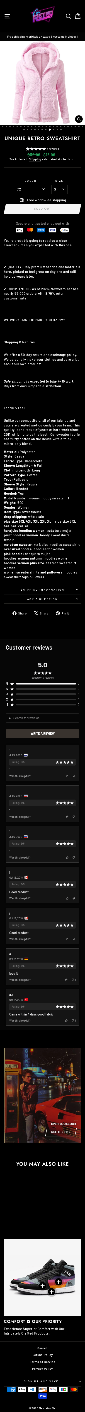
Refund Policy (42, 1355)
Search (42, 1348)
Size (59, 180)
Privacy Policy (42, 1368)
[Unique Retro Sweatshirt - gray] (8, 1219)
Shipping (35, 159)
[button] (42, 149)
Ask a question (42, 599)
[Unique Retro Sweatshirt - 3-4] (18, 1219)
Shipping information (43, 589)
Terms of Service (42, 1362)
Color (31, 180)
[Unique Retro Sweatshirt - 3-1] (29, 1219)
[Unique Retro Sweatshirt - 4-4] (13, 1219)
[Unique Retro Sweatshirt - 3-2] (23, 1219)
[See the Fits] (42, 1095)
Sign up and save (41, 1381)
